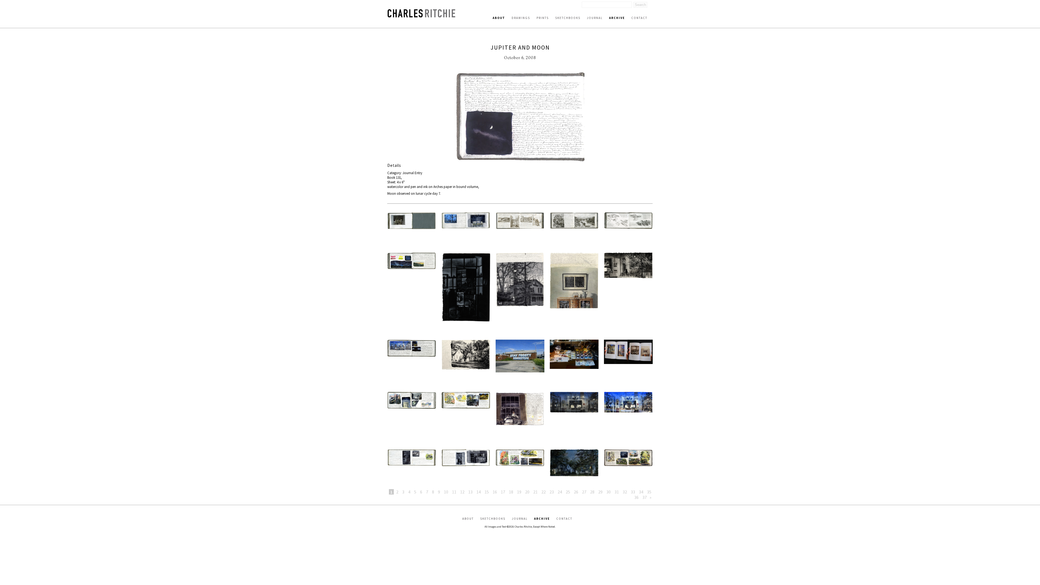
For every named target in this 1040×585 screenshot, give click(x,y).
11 (454, 492)
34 (641, 492)
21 (535, 492)
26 (576, 492)
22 (543, 492)
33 (633, 492)
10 (446, 492)
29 (600, 492)
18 (511, 492)
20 (527, 492)
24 (560, 492)
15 (487, 492)
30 (608, 492)
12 (462, 492)
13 (470, 492)
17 (503, 492)
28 (592, 492)
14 (478, 492)
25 (568, 492)
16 (495, 492)
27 (584, 492)
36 (636, 497)
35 (649, 492)
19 (519, 492)
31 (617, 492)
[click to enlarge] (520, 117)
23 (552, 492)
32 (625, 492)
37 (644, 497)
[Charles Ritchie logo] (421, 16)
